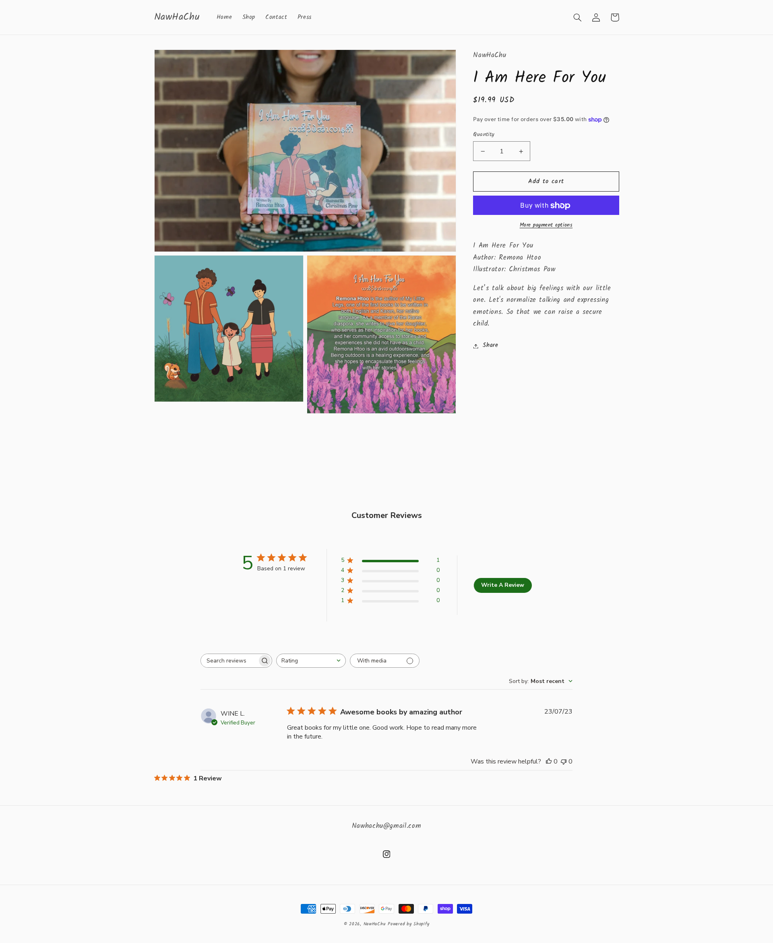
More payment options (546, 226)
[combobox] (311, 661)
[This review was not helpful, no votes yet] (563, 761)
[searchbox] (229, 660)
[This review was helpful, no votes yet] (549, 761)
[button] (577, 17)
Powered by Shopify (408, 924)
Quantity (483, 135)
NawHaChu (375, 924)
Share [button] (490, 346)
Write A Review (502, 585)
